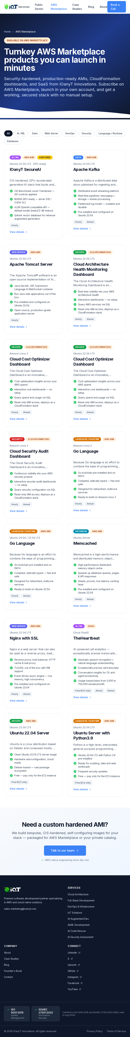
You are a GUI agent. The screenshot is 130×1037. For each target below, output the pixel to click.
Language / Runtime (110, 133)
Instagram (73, 977)
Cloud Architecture (78, 894)
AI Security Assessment (80, 937)
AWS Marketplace (59, 6)
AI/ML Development (79, 924)
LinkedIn (72, 952)
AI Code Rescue (77, 930)
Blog (91, 6)
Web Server (51, 133)
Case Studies (77, 6)
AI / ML (21, 133)
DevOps (70, 133)
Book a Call (115, 6)
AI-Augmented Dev (78, 918)
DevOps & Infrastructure (81, 906)
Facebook (73, 983)
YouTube (73, 989)
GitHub (71, 970)
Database (12, 141)
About (103, 6)
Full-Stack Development (81, 900)
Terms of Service (116, 1031)
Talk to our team (62, 850)
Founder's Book (13, 970)
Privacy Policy (95, 1031)
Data (35, 133)
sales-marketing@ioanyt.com (20, 908)
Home (7, 31)
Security (86, 133)
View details (17, 231)
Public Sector (39, 6)
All (8, 133)
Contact (8, 977)
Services (23, 6)
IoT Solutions (75, 912)
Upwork (72, 964)
